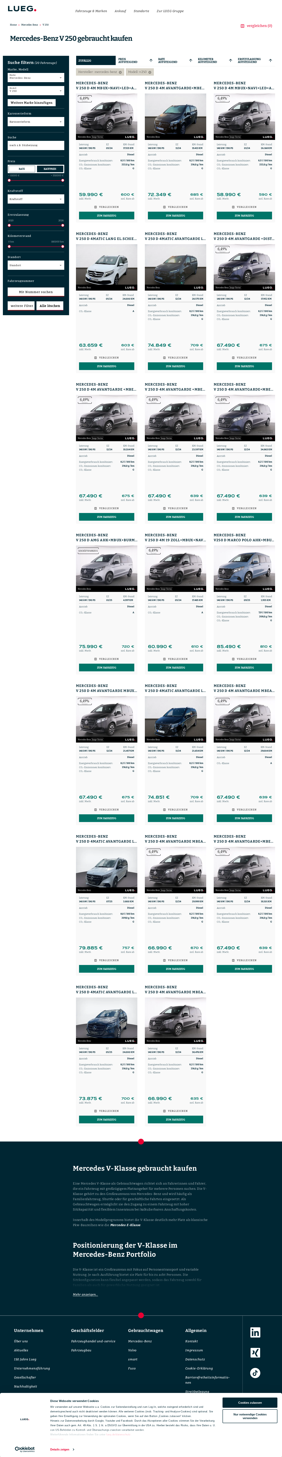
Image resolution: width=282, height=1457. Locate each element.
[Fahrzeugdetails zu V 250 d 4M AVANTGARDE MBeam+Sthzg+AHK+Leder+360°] (244, 719)
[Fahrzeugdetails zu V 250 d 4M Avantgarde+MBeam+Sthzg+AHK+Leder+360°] (175, 117)
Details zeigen (59, 1449)
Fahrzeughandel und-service (93, 1341)
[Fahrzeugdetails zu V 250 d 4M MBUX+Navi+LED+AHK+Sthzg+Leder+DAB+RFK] (106, 117)
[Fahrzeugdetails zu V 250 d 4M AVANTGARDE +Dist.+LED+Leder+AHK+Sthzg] (244, 267)
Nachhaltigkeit (25, 1386)
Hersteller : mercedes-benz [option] (100, 72)
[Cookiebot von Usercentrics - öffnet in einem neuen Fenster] (25, 1449)
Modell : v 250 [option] (140, 72)
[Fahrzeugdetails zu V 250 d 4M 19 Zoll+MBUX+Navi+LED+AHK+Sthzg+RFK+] (175, 569)
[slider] (9, 180)
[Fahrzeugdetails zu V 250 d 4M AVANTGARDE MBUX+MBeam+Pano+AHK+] (106, 719)
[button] (36, 69)
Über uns (21, 1341)
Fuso (132, 1368)
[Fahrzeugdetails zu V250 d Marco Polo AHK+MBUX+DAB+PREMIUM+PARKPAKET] (244, 569)
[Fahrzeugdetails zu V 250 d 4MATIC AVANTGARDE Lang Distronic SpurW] (175, 267)
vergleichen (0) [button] (259, 25)
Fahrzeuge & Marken (91, 11)
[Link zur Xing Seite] (255, 1353)
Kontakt (191, 1341)
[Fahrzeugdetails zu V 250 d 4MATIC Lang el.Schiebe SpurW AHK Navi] (106, 267)
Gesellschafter (25, 1377)
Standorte (141, 11)
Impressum (194, 1350)
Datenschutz (195, 1359)
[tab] (96, 60)
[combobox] (36, 78)
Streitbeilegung (197, 1392)
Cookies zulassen (250, 1402)
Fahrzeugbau (81, 1350)
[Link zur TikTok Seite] (255, 1373)
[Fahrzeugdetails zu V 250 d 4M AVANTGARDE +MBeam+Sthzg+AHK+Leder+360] (106, 418)
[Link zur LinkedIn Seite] (255, 1332)
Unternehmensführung (32, 1368)
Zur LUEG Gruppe (170, 11)
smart (133, 1359)
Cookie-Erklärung (199, 1368)
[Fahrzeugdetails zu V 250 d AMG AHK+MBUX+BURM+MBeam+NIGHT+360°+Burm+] (106, 569)
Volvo (132, 1350)
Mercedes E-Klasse (125, 1225)
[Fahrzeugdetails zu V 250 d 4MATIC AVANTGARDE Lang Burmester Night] (106, 870)
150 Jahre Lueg (25, 1359)
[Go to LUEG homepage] (22, 9)
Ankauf (120, 11)
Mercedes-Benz (29, 24)
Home (13, 24)
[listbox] (175, 72)
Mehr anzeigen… (85, 1294)
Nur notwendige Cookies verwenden (250, 1416)
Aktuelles (21, 1350)
